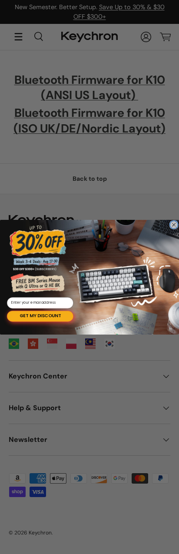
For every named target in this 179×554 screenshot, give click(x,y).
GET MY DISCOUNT (40, 316)
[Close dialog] (174, 225)
